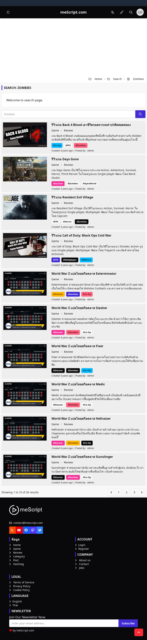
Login (81, 545)
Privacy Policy (21, 586)
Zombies (138, 79)
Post (16, 560)
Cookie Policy (21, 590)
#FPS (68, 145)
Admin (90, 150)
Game (55, 130)
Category (19, 556)
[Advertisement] (73, 47)
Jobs (81, 568)
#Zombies (81, 145)
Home (98, 79)
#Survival (58, 183)
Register (83, 549)
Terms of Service (23, 582)
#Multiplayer (70, 259)
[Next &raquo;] (141, 492)
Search (117, 79)
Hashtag (18, 564)
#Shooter (58, 294)
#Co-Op (87, 294)
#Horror (67, 221)
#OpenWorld (89, 183)
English (17, 601)
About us (85, 560)
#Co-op (57, 145)
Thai (15, 605)
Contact (84, 564)
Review (68, 130)
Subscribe (128, 623)
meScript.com (25, 630)
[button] (8, 12)
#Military (86, 259)
